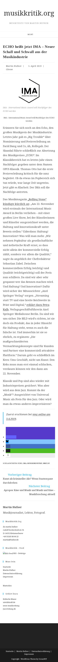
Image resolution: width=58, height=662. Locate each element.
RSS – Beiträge (19, 553)
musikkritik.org (29, 12)
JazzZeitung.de (9, 609)
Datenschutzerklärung (12, 573)
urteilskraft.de (9, 602)
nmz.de (46, 463)
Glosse (9, 69)
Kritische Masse (9, 599)
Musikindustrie (34, 463)
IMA (24, 463)
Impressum (8, 576)
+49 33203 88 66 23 (10, 536)
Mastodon (7, 585)
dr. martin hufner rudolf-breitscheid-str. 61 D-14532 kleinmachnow (13, 530)
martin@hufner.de (11, 539)
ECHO (20, 463)
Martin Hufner (14, 66)
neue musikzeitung (11, 605)
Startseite (7, 567)
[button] (11, 437)
